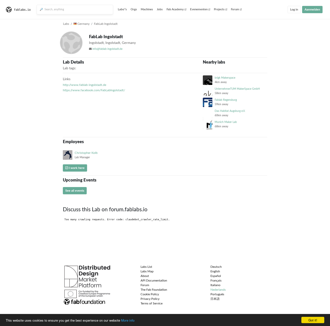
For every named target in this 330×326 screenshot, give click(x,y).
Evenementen (199, 9)
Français (216, 280)
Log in (294, 9)
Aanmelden (312, 9)
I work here (76, 167)
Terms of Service (152, 303)
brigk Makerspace (225, 77)
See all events (74, 190)
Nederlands (218, 289)
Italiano (215, 285)
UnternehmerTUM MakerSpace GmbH (237, 88)
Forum (235, 9)
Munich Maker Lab (226, 122)
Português (217, 294)
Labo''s (122, 9)
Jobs (160, 9)
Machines (147, 9)
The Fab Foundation (154, 289)
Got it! (312, 320)
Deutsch (216, 266)
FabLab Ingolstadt (106, 23)
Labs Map (147, 271)
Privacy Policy (150, 298)
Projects (219, 9)
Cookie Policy (150, 294)
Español (215, 276)
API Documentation (154, 280)
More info (127, 320)
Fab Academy (175, 9)
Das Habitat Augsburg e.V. (230, 111)
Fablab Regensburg (226, 99)
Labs (66, 23)
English (215, 271)
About (145, 276)
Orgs (134, 9)
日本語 (215, 298)
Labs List (146, 266)
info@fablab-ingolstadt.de (107, 49)
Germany (83, 23)
